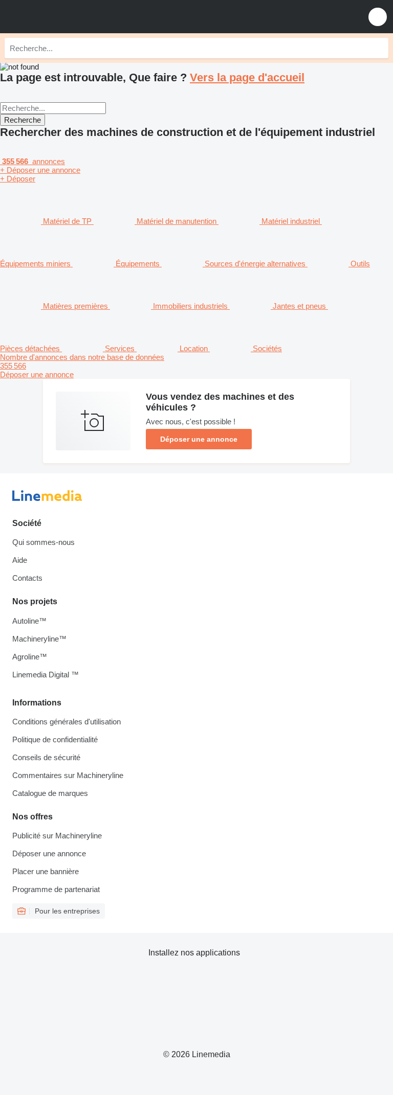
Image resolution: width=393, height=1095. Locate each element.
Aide (19, 560)
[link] (196, 366)
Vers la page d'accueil (247, 77)
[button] (377, 16)
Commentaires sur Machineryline (67, 775)
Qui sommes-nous (43, 542)
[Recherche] (378, 48)
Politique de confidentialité (55, 739)
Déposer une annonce (198, 439)
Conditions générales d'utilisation (66, 721)
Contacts (27, 578)
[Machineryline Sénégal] (71, 16)
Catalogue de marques (50, 793)
